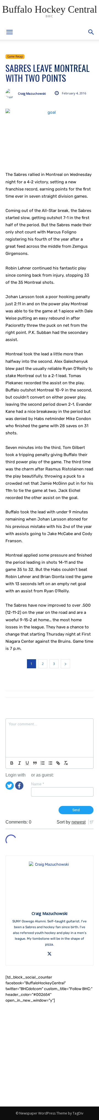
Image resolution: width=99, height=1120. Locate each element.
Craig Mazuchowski (32, 93)
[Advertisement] (49, 1055)
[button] (91, 32)
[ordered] (42, 763)
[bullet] (50, 763)
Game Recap (15, 56)
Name (37, 784)
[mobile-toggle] (9, 32)
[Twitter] (10, 785)
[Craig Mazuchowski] (12, 93)
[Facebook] (19, 785)
